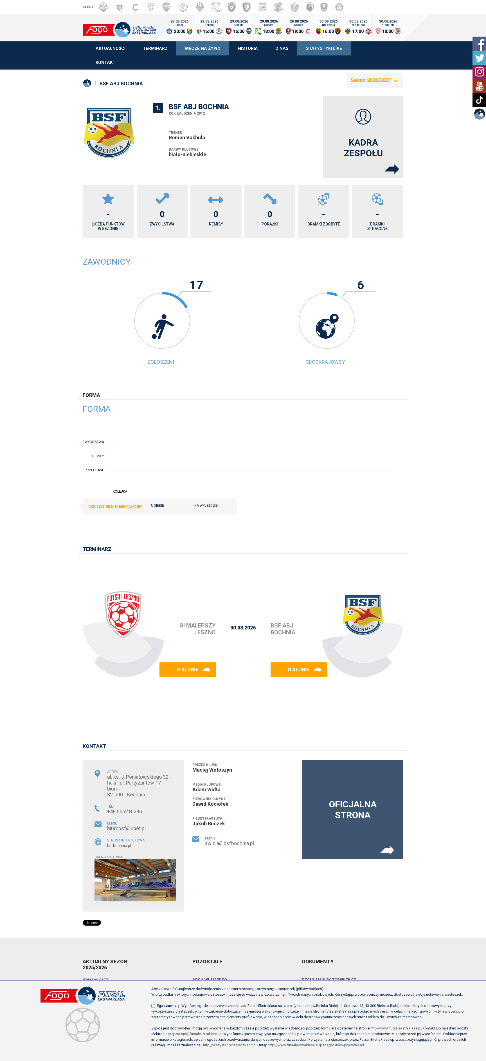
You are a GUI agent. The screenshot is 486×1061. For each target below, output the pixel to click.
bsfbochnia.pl (119, 845)
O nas (282, 48)
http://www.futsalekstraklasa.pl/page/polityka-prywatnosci (316, 1045)
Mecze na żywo (202, 48)
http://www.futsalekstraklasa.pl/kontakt (402, 1028)
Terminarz (155, 48)
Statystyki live (324, 48)
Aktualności (110, 48)
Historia (248, 48)
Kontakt (105, 62)
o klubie (188, 670)
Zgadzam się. (168, 1006)
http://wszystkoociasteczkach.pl (229, 1045)
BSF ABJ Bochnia (121, 83)
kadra (363, 147)
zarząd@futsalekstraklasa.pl (198, 1034)
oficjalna (353, 809)
